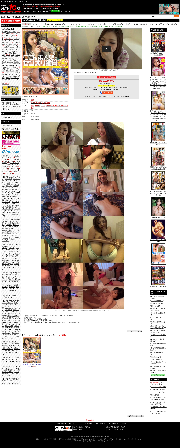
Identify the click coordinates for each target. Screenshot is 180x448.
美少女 (4, 35)
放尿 (16, 56)
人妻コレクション (10, 312)
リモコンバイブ (12, 69)
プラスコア (15, 320)
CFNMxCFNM (6, 251)
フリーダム (10, 324)
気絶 (10, 60)
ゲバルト (13, 232)
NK (10, 296)
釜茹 (11, 223)
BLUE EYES (9, 326)
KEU (5, 230)
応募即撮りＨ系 (12, 207)
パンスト (13, 46)
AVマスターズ (11, 203)
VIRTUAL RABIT (14, 301)
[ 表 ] (31, 96)
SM (5, 56)
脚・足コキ (5, 40)
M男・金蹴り (11, 32)
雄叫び (16, 105)
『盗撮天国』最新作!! (158, 389)
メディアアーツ (7, 349)
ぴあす (17, 308)
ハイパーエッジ (7, 303)
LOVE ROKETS (7, 368)
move (13, 345)
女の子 (13, 106)
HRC (13, 191)
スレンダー (10, 74)
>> (6, 109)
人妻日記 (16, 313)
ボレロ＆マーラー (13, 338)
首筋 (18, 106)
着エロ (15, 76)
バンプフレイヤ (7, 306)
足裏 (7, 46)
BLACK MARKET (7, 322)
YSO (10, 379)
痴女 (7, 42)
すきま (8, 255)
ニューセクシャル (8, 297)
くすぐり (4, 60)
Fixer (9, 329)
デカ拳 (11, 281)
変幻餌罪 (10, 334)
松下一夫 (4, 343)
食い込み (10, 62)
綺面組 (16, 226)
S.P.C (3, 216)
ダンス (12, 71)
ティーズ (9, 173)
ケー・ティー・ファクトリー (10, 236)
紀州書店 (9, 225)
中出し (15, 53)
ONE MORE (8, 381)
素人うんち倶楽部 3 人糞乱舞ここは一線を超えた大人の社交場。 (158, 193)
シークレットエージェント (10, 252)
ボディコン (8, 67)
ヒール (4, 106)
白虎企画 (4, 168)
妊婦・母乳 (8, 44)
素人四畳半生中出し (157, 352)
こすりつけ (9, 51)
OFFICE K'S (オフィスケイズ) (11, 209)
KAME (11, 219)
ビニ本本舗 (8, 310)
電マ (17, 71)
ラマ (14, 368)
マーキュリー (13, 342)
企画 (14, 63)
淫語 (3, 51)
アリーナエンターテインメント (11, 181)
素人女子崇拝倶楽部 (10, 264)
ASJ (17, 193)
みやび (17, 347)
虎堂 (14, 288)
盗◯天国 (12, 287)
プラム (8, 320)
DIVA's (8, 285)
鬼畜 (3, 69)
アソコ (11, 105)
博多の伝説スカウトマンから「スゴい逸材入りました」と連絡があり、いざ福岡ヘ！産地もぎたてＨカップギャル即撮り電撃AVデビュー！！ (158, 115)
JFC (17, 249)
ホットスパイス (10, 331)
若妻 (14, 44)
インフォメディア (7, 187)
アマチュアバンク (10, 201)
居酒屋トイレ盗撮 (157, 303)
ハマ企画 (14, 166)
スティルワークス (10, 267)
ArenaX (16, 182)
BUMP (11, 308)
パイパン (9, 72)
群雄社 (13, 239)
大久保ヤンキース (7, 209)
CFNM (4, 32)
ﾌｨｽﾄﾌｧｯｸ (9, 76)
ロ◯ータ (10, 35)
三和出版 (4, 248)
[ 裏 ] (37, 96)
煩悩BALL (5, 308)
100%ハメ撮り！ (7, 315)
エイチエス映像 (10, 204)
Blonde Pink (11, 327)
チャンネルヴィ (12, 276)
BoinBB (15, 306)
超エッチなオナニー (157, 322)
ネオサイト (15, 296)
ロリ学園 (17, 370)
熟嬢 (11, 264)
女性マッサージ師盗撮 (158, 335)
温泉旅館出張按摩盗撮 (158, 343)
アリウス (7, 180)
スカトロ (11, 56)
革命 (15, 219)
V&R (15, 322)
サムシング (12, 244)
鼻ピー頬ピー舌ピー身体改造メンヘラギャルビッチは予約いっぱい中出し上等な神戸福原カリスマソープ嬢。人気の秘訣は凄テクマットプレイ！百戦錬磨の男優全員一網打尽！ (158, 83)
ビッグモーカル (11, 311)
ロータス (9, 375)
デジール (11, 283)
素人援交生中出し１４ (158, 217)
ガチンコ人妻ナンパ (157, 317)
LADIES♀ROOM (7, 372)
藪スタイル (12, 358)
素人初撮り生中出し (157, 313)
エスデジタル (6, 195)
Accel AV (11, 177)
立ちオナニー (13, 49)
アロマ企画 (6, 184)
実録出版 (11, 248)
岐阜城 (11, 226)
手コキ (16, 39)
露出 (14, 67)
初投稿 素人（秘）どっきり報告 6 (158, 143)
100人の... (154, 306)
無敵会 (4, 347)
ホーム (3, 17)
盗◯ (14, 60)
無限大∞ (7, 345)
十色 (12, 285)
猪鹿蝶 (15, 186)
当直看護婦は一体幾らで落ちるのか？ (158, 287)
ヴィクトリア (6, 191)
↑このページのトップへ (134, 331)
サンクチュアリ (13, 246)
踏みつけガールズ (10, 319)
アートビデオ (8, 214)
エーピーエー (9, 196)
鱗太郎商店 (8, 370)
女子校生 (7, 33)
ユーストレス (11, 359)
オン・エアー (10, 200)
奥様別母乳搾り (156, 359)
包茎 (7, 103)
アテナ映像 (8, 179)
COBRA (5, 170)
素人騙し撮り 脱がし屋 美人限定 (158, 331)
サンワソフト (9, 161)
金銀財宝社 (5, 228)
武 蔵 (17, 345)
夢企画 (18, 361)
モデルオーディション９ (158, 264)
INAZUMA (9, 186)
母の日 (16, 303)
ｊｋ (8, 106)
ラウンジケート (14, 366)
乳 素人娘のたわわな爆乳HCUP (158, 240)
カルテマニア (13, 221)
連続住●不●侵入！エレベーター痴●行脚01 (158, 54)
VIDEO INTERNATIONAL (10, 156)
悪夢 (3, 103)
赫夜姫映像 (5, 223)
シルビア (16, 253)
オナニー (13, 48)
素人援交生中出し (157, 301)
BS (2, 310)
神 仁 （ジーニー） (10, 262)
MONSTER (14, 168)
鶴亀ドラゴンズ (14, 280)
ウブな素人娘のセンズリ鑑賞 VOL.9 (31, 365)
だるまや (10, 274)
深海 (3, 255)
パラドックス (13, 304)
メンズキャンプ (11, 352)
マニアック (12, 343)
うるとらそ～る (12, 189)
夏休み (12, 103)
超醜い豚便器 (6, 278)
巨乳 (10, 53)
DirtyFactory (13, 272)
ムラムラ (11, 347)
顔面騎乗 (4, 58)
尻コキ (12, 40)
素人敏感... (154, 357)
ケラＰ (9, 234)
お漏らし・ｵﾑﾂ (13, 58)
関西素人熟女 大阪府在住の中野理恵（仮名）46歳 (158, 168)
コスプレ (9, 63)
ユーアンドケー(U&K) (10, 360)
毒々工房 (9, 288)
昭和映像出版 (10, 249)
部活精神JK (11, 317)
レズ (12, 55)
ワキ (14, 72)
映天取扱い (11, 193)
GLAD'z (12, 228)
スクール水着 (10, 65)
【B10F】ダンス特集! (158, 392)
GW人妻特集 (155, 395)
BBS (15, 315)
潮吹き (6, 48)
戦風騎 (6, 260)
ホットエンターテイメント (10, 335)
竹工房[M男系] (15, 159)
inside (16, 214)
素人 (8, 17)
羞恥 (7, 71)
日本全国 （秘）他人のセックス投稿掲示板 (158, 327)
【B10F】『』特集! (158, 387)
